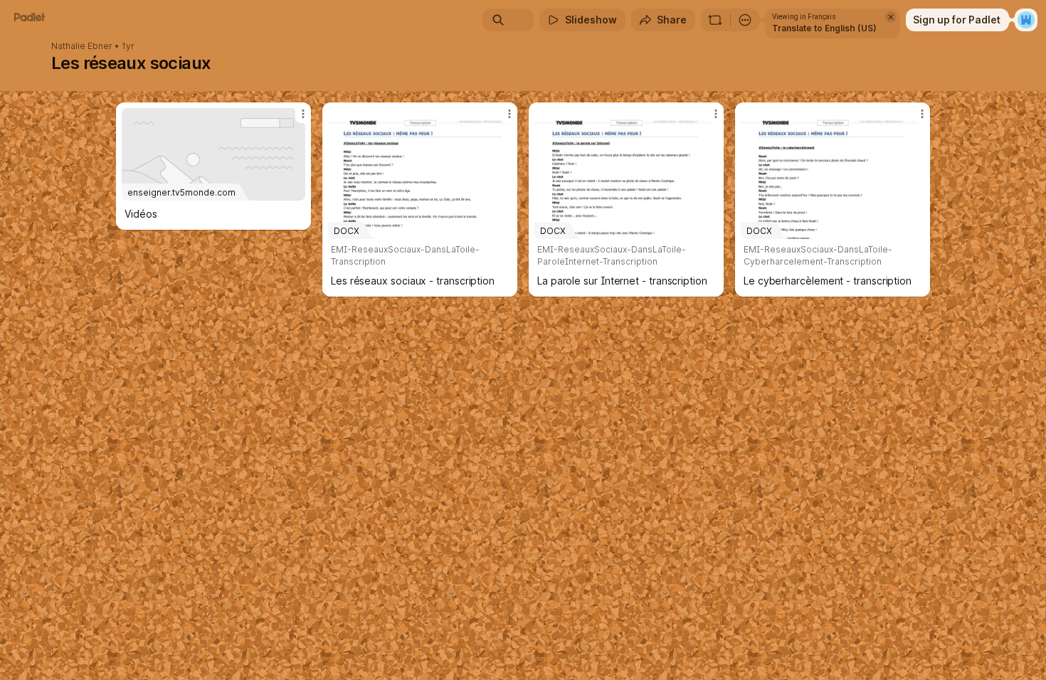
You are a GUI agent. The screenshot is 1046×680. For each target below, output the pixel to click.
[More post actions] (303, 114)
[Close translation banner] (891, 17)
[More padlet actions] (745, 20)
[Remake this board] (715, 20)
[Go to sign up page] (1026, 20)
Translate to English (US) (824, 28)
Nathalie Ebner (81, 46)
